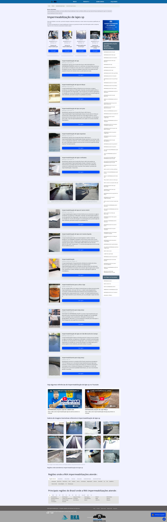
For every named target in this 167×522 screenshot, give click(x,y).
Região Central (52, 478)
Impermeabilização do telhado (110, 82)
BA (75, 495)
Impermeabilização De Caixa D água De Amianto (110, 264)
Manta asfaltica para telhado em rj (111, 202)
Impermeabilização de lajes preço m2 (111, 79)
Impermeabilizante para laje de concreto (110, 217)
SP (59, 495)
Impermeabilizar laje (108, 64)
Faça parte (114, 1)
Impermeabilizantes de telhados (110, 292)
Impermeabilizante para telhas (110, 88)
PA (91, 495)
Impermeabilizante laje (108, 70)
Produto (86, 1)
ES (56, 495)
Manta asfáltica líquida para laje (111, 182)
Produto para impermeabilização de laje (111, 173)
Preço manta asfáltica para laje (110, 179)
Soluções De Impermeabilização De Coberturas (111, 248)
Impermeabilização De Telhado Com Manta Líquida (110, 233)
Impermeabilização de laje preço (110, 85)
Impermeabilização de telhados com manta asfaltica (57, 11)
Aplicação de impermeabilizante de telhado (111, 210)
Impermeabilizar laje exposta (110, 67)
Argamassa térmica (108, 295)
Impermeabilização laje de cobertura (109, 117)
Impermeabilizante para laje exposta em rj (109, 190)
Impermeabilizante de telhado (110, 76)
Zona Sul (73, 478)
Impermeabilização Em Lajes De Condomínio (103, 11)
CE (79, 495)
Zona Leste (79, 478)
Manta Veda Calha (107, 251)
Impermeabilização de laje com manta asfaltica (110, 104)
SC (66, 495)
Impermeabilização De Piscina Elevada (110, 260)
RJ (49, 495)
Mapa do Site (109, 508)
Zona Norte (60, 478)
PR (62, 495)
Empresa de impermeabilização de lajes (110, 100)
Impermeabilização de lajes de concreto (110, 137)
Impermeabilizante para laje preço (111, 73)
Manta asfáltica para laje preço (110, 169)
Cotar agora (53, 51)
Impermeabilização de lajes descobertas (109, 141)
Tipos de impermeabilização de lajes (110, 154)
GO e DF (83, 495)
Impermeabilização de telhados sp (111, 113)
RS (69, 495)
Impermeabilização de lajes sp (74, 11)
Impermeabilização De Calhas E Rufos (110, 225)
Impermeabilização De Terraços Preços (110, 237)
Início (94, 508)
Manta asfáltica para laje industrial (87, 11)
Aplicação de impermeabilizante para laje (110, 206)
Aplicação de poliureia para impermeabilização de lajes (110, 158)
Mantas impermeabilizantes (109, 286)
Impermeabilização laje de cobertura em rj (109, 198)
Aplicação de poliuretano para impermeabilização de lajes (110, 162)
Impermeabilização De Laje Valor (110, 256)
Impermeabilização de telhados (110, 57)
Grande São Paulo (87, 478)
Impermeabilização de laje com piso (110, 166)
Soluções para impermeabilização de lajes (111, 150)
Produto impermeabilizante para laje (111, 176)
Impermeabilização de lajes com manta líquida (110, 129)
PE (72, 495)
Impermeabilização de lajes (109, 52)
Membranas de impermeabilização (111, 289)
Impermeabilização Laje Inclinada (111, 244)
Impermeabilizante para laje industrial (109, 186)
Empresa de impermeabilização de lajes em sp (110, 92)
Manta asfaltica (107, 283)
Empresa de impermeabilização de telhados (110, 121)
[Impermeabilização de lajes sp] (53, 35)
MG (53, 495)
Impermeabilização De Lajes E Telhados (110, 229)
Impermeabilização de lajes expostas (55, 13)
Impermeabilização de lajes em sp (110, 144)
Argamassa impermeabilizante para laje (110, 221)
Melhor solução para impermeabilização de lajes (109, 272)
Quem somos (100, 1)
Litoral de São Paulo (97, 478)
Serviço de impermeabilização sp (110, 110)
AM (88, 495)
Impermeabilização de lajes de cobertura (110, 133)
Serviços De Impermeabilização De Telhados (111, 268)
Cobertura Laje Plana (108, 253)
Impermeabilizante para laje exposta (109, 61)
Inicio (75, 1)
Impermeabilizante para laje (109, 54)
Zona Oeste (67, 478)
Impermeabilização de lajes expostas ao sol (109, 107)
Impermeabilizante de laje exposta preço (111, 194)
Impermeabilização (108, 281)
